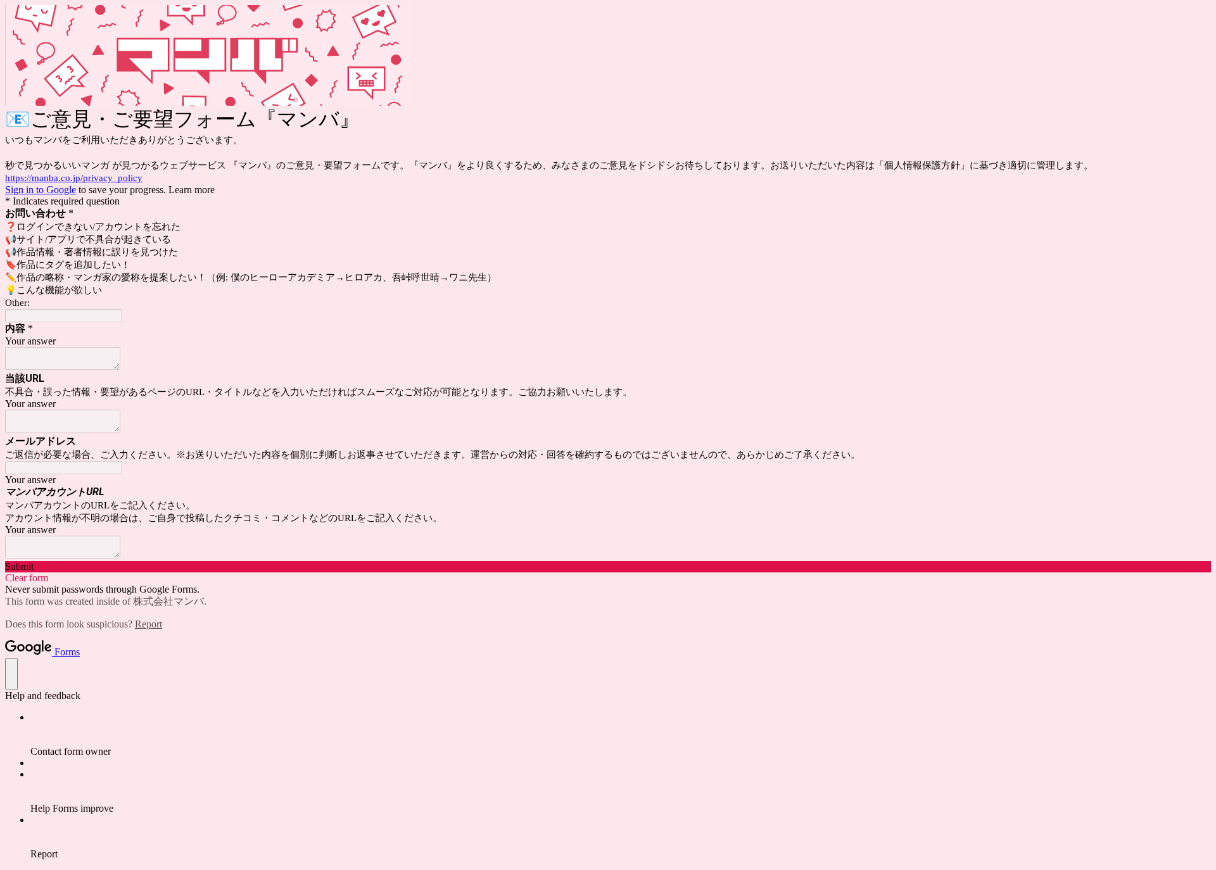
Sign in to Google (40, 189)
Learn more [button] (191, 189)
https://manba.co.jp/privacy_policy (73, 178)
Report (148, 624)
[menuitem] (620, 734)
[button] (608, 566)
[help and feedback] (11, 674)
